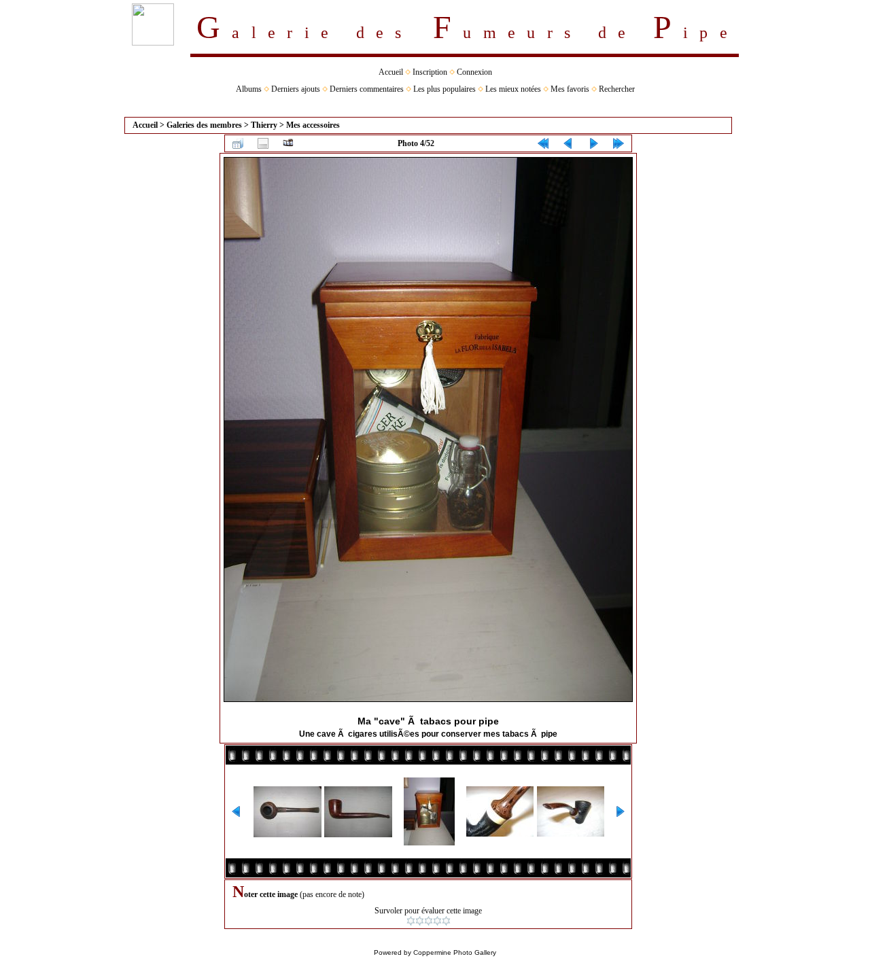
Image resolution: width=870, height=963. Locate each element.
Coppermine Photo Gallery (454, 952)
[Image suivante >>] (593, 143)
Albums (249, 89)
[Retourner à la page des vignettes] (238, 143)
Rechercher (617, 89)
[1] (410, 921)
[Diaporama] (288, 143)
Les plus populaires (444, 89)
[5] (446, 921)
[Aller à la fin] (618, 143)
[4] (437, 921)
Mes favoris (570, 89)
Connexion (474, 72)
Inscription (430, 72)
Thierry (264, 125)
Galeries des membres (204, 125)
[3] (428, 921)
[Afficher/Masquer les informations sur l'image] (263, 143)
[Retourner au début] (543, 143)
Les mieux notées (513, 89)
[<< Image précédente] (568, 143)
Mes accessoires (313, 125)
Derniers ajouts (295, 89)
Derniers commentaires (367, 89)
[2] (419, 921)
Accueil (391, 72)
